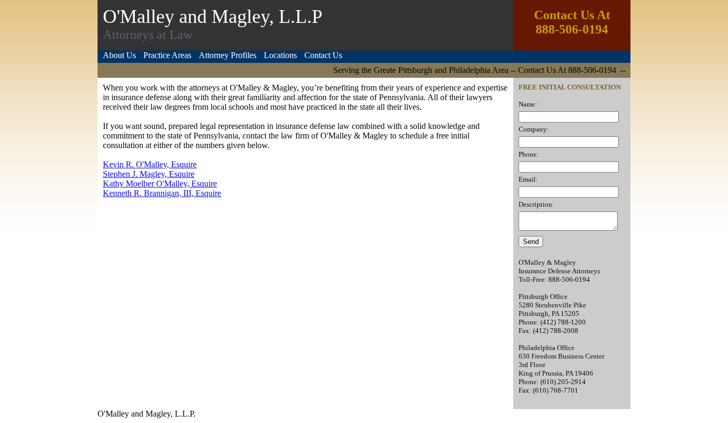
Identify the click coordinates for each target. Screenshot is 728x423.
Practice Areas (167, 55)
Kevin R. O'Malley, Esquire (150, 164)
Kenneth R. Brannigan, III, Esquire (162, 193)
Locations (280, 55)
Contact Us (323, 55)
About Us (119, 55)
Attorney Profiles (227, 55)
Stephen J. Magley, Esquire (149, 173)
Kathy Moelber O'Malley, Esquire (160, 183)
